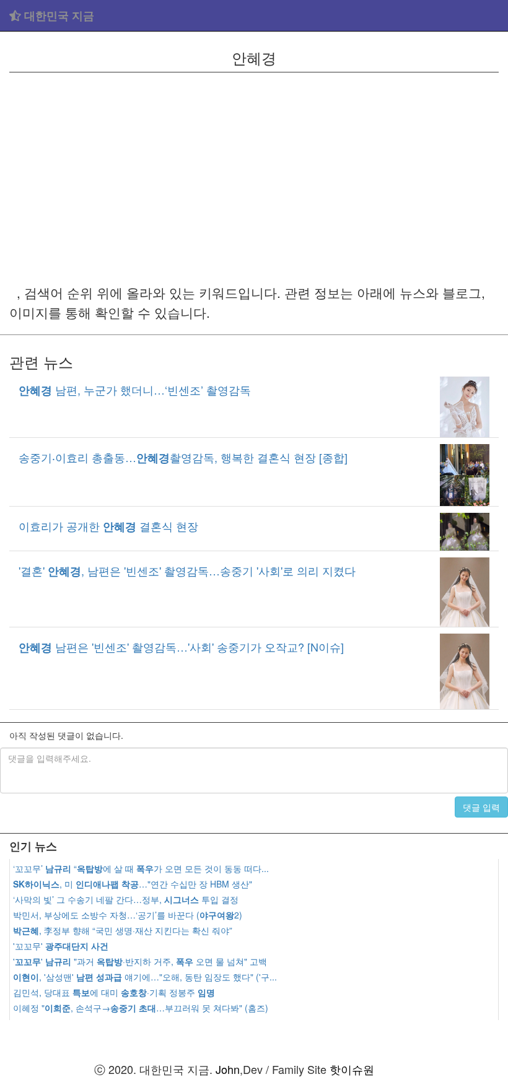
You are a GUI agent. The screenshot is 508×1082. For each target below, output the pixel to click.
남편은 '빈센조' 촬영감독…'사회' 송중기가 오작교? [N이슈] (181, 647)
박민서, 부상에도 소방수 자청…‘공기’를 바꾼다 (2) (127, 915)
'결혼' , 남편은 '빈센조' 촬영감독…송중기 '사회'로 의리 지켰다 (187, 570)
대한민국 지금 (57, 15)
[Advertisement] (254, 177)
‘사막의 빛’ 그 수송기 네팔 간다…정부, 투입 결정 (126, 899)
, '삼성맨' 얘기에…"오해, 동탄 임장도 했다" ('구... (145, 977)
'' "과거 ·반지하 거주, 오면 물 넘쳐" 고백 (140, 961)
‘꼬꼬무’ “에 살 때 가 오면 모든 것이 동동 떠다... (141, 868)
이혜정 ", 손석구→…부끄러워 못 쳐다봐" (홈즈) (140, 1007)
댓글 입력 (481, 807)
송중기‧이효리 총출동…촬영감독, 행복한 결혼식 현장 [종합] (183, 457)
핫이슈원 (352, 1069)
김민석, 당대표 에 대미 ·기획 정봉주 (114, 992)
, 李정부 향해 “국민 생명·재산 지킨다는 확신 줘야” (122, 930)
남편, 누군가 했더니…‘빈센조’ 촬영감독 (135, 390)
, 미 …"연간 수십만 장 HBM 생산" (132, 884)
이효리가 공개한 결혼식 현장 (108, 526)
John (228, 1069)
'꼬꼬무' (60, 946)
